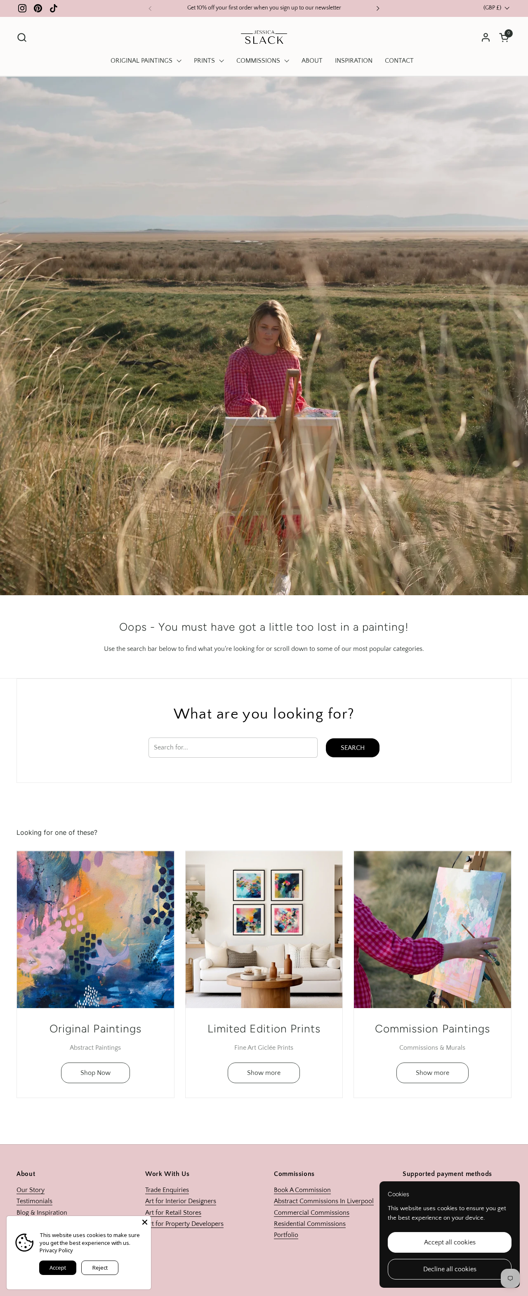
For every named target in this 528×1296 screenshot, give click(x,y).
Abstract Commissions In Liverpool (324, 1201)
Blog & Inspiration (41, 1212)
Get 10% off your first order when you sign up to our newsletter (264, 8)
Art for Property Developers (184, 1224)
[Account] (486, 37)
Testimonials (34, 1201)
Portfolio (286, 1235)
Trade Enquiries (167, 1190)
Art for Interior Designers (180, 1201)
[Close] (145, 1222)
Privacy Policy (56, 1250)
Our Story (30, 1190)
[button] (21, 37)
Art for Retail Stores (173, 1212)
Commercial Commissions (311, 1212)
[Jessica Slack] (264, 37)
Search (353, 748)
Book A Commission (302, 1190)
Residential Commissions (310, 1224)
